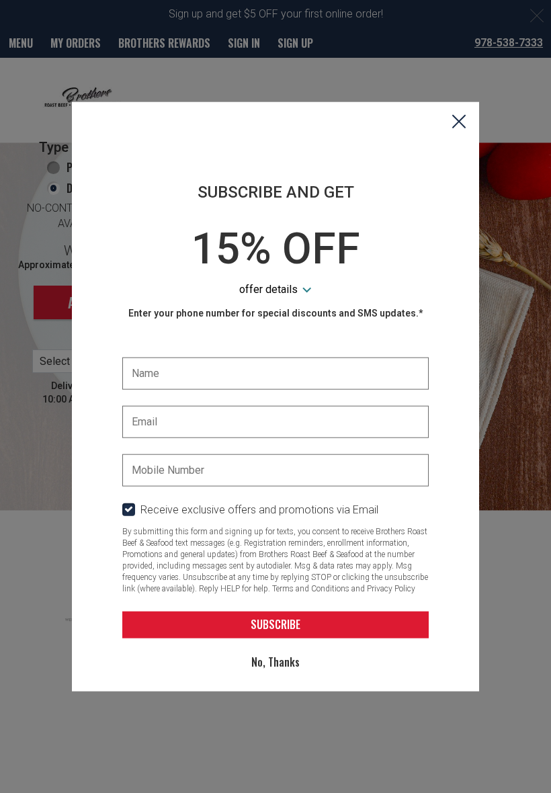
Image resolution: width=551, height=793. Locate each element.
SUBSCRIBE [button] (275, 624)
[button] (459, 123)
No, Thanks (275, 662)
